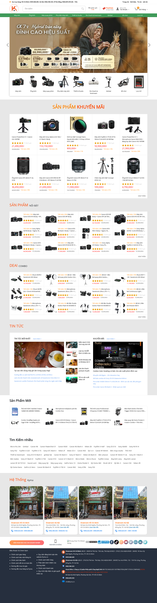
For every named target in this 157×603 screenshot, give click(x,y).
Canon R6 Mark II (76, 446)
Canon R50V (62, 446)
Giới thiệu (133, 2)
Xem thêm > (37, 339)
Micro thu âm (15, 446)
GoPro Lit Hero (29, 467)
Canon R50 (81, 451)
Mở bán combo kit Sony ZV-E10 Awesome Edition (110, 378)
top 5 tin (69, 338)
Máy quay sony (56, 463)
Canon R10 (52, 459)
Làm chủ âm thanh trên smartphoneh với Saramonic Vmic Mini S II (37, 378)
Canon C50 (127, 463)
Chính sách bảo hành (18, 560)
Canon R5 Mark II (60, 455)
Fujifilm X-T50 (40, 459)
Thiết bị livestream (17, 455)
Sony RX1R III (134, 446)
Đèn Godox (14, 459)
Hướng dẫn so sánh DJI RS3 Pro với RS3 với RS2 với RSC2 (33, 375)
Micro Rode (80, 459)
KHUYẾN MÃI (98, 338)
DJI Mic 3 (117, 463)
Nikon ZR (137, 463)
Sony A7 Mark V (75, 455)
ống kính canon (130, 459)
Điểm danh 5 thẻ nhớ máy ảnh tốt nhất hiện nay (84, 344)
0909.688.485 (70, 557)
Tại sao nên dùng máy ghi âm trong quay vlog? (32, 370)
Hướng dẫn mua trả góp (19, 566)
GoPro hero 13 (69, 463)
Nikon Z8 (88, 446)
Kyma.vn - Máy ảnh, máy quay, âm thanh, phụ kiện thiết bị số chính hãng (14, 8)
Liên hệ (145, 2)
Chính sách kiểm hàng (45, 560)
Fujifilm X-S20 (24, 451)
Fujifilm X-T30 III (59, 467)
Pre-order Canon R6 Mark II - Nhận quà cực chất (109, 387)
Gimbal (25, 446)
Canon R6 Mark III (44, 467)
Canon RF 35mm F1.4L (118, 455)
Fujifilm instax (103, 459)
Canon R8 (34, 446)
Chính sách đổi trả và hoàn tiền (21, 563)
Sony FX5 (91, 467)
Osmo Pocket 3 (83, 463)
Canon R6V (71, 467)
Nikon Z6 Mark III (89, 455)
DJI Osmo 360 (96, 463)
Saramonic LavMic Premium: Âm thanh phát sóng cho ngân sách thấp (38, 381)
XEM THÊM (142, 196)
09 (66, 578)
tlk (83, 9)
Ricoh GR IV (107, 463)
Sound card (31, 463)
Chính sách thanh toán (45, 568)
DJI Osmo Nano (16, 467)
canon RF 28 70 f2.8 (17, 463)
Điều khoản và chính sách (19, 550)
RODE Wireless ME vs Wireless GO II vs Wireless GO (85, 362)
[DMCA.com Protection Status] (91, 542)
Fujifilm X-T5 (36, 451)
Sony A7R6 (82, 467)
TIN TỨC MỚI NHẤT (22, 338)
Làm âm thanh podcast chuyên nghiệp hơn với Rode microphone (85, 371)
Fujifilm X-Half (99, 446)
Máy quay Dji (44, 463)
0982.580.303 (70, 566)
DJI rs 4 (90, 451)
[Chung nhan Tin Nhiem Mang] (76, 542)
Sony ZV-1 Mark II (136, 455)
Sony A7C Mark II (49, 451)
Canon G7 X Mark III (65, 459)
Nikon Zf (62, 451)
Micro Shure (91, 459)
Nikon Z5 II (71, 451)
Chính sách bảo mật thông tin (21, 557)
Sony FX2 (13, 451)
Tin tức (139, 2)
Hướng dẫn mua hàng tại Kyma (21, 569)
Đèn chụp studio (116, 451)
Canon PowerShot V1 (48, 446)
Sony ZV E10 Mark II (34, 455)
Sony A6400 (122, 446)
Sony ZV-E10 (111, 446)
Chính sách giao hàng (18, 554)
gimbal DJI (48, 455)
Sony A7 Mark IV (27, 459)
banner (12, 18)
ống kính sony (116, 459)
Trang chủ (126, 2)
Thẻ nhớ (128, 451)
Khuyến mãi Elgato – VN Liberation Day (106, 375)
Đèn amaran (103, 455)
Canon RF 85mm (102, 451)
